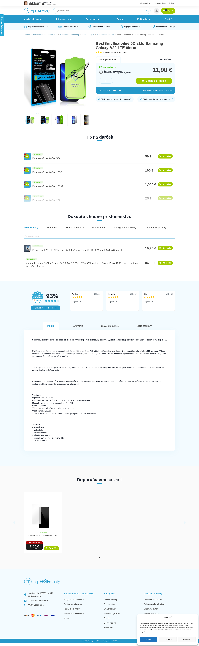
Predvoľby (186, 639)
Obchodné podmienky (153, 600)
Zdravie (107, 618)
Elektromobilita (110, 623)
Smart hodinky (110, 609)
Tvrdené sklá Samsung (69, 35)
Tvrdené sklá (51, 35)
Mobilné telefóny (110, 600)
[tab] (99, 557)
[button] (156, 11)
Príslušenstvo (38, 35)
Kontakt (171, 3)
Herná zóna (108, 628)
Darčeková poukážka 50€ (46, 158)
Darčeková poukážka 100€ (47, 172)
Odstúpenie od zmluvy (73, 604)
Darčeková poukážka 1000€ (47, 186)
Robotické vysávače (112, 614)
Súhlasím (148, 639)
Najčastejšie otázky (72, 609)
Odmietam (168, 639)
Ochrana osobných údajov (154, 604)
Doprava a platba (160, 3)
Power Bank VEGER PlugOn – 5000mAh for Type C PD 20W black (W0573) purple (77, 250)
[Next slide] (185, 522)
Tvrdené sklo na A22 (105, 35)
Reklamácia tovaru (145, 3)
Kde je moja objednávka (74, 600)
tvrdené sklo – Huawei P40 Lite (42, 536)
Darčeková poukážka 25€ (46, 200)
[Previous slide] (14, 522)
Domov (27, 35)
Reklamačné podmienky (74, 614)
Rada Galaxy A (88, 35)
